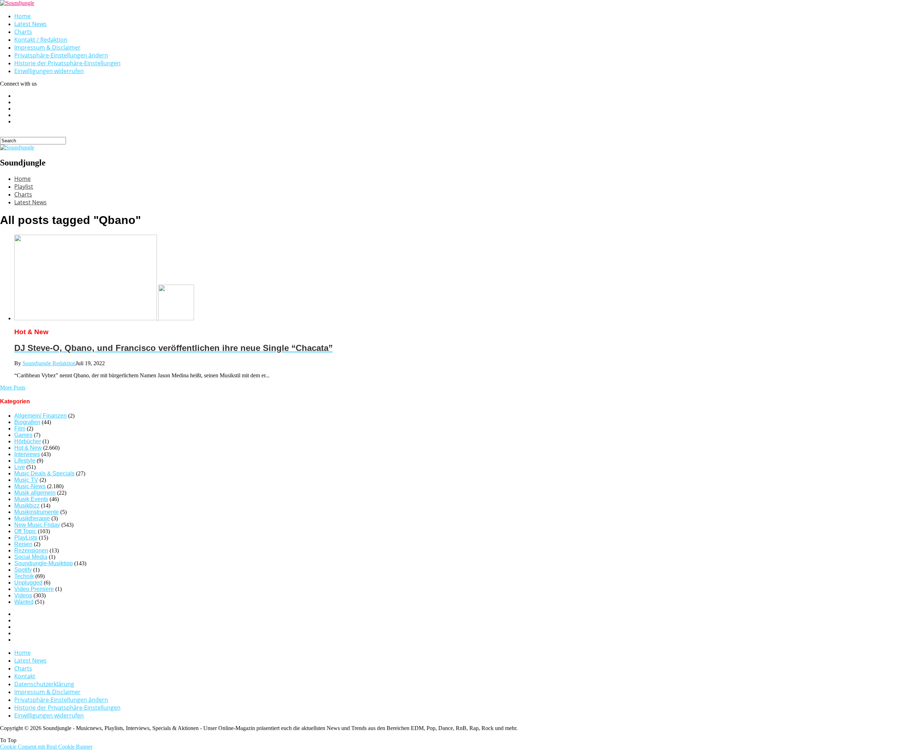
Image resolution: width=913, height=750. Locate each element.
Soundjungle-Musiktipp (43, 563)
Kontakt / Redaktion (40, 40)
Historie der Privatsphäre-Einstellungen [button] (67, 63)
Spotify (23, 570)
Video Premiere (34, 589)
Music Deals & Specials (44, 473)
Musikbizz (27, 505)
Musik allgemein (35, 493)
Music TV (26, 480)
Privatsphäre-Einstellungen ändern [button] (61, 55)
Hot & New (28, 448)
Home (22, 16)
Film (19, 428)
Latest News (30, 24)
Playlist (23, 186)
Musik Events (31, 499)
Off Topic (25, 531)
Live (19, 467)
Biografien (27, 422)
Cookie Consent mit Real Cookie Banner (46, 747)
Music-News (30, 486)
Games (23, 435)
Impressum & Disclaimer (47, 47)
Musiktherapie (32, 518)
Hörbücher (27, 441)
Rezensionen (31, 550)
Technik (24, 576)
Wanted (24, 602)
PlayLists (25, 538)
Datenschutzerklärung (44, 684)
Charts (23, 32)
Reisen (23, 544)
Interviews (27, 454)
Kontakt (24, 676)
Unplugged (28, 583)
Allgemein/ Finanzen (40, 416)
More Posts (12, 387)
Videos (23, 595)
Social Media (30, 557)
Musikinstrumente (36, 512)
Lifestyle (24, 461)
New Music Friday (37, 525)
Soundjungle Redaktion (49, 363)
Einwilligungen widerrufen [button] (49, 71)
